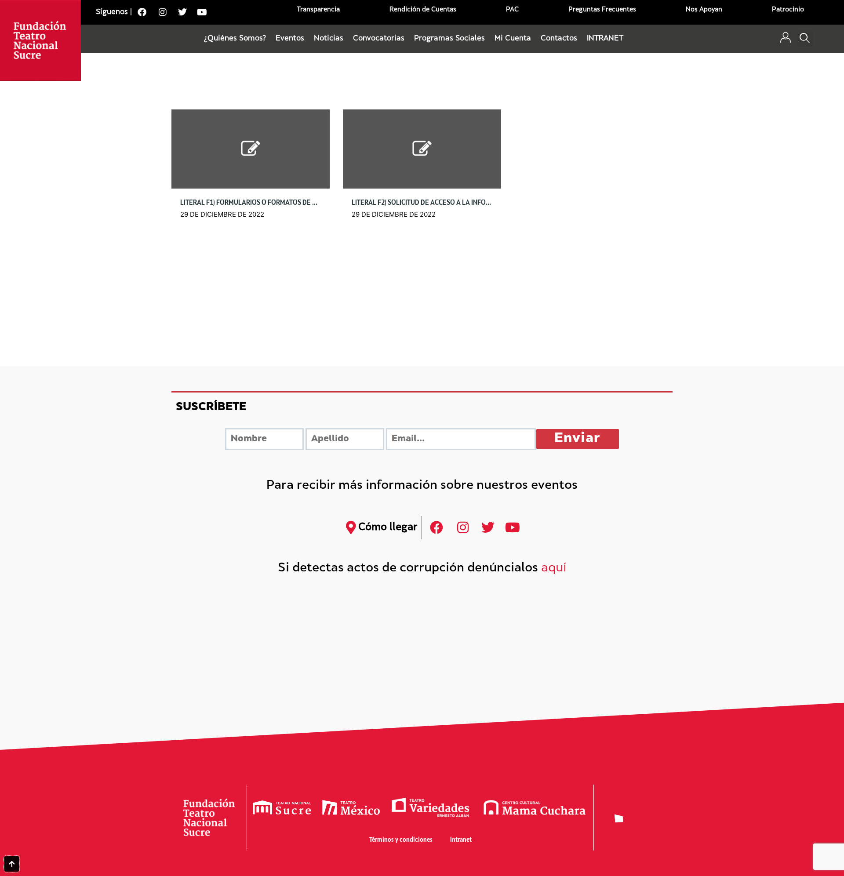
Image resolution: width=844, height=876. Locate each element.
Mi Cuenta (513, 38)
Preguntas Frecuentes (602, 10)
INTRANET (605, 38)
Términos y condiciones (401, 840)
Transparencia (318, 10)
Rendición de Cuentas (422, 10)
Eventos (290, 38)
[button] (805, 39)
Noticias (328, 38)
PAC (512, 10)
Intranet (461, 840)
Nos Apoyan (704, 10)
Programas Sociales (449, 38)
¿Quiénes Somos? (235, 38)
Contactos (559, 38)
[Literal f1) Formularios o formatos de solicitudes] (250, 148)
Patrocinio (788, 10)
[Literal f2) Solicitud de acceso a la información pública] (422, 148)
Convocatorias (378, 38)
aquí (554, 568)
